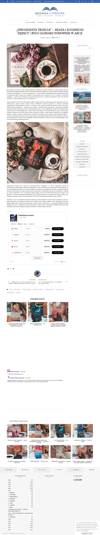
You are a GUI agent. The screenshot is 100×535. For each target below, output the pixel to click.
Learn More (84, 533)
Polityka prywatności (24, 1)
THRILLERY (82, 164)
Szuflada (73, 22)
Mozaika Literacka (15, 533)
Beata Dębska (17, 289)
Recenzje (18, 292)
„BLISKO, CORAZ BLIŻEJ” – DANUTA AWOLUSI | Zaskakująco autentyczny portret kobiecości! (82, 60)
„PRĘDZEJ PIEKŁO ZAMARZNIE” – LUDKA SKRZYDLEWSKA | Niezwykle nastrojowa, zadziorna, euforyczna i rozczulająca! (82, 129)
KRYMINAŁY (82, 149)
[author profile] (37, 274)
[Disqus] (37, 349)
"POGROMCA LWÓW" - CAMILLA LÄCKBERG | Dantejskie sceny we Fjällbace (82, 107)
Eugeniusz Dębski (27, 289)
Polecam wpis (11, 292)
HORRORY (82, 144)
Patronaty (50, 22)
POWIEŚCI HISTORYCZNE (82, 159)
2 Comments (56, 37)
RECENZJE (40, 22)
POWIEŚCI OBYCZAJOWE (82, 161)
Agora (10, 289)
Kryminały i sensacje (38, 289)
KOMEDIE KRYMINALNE (82, 146)
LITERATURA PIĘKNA (82, 154)
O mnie (13, 1)
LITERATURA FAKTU (82, 151)
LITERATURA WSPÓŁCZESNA (82, 156)
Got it (90, 533)
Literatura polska (49, 289)
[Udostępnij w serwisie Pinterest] (13, 269)
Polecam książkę (60, 289)
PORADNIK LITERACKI (62, 22)
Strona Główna (30, 22)
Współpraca (38, 1)
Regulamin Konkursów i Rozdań (54, 1)
